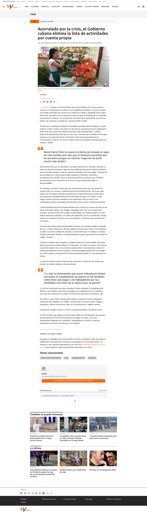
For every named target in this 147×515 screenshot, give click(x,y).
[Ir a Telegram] (33, 493)
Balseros (37, 1)
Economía (35, 6)
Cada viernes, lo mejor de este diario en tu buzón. (73, 381)
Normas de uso (103, 390)
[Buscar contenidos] (139, 7)
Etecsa (23, 1)
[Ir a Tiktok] (36, 493)
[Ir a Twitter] (25, 493)
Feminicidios (30, 1)
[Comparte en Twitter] (50, 102)
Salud (18, 1)
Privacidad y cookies (69, 499)
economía (92, 358)
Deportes (45, 6)
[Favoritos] (41, 102)
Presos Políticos (93, 1)
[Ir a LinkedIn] (40, 493)
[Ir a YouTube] (44, 493)
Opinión (79, 6)
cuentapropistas (78, 358)
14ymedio (24, 499)
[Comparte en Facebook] (47, 102)
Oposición (84, 1)
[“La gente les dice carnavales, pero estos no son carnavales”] (103, 424)
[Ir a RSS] (51, 493)
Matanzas (66, 1)
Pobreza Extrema (75, 1)
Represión (59, 1)
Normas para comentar (49, 499)
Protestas (44, 1)
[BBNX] (27, 509)
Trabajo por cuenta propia (51, 358)
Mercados (105, 6)
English (115, 6)
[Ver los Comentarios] (44, 102)
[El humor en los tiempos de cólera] (103, 458)
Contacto (23, 502)
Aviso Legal (88, 499)
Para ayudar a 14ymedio (46, 21)
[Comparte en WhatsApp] (54, 102)
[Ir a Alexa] (47, 493)
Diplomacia (52, 1)
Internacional (68, 6)
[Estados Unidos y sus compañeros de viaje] (73, 458)
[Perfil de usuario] (143, 7)
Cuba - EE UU (102, 1)
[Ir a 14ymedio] (14, 6)
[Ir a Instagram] (29, 493)
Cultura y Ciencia (92, 6)
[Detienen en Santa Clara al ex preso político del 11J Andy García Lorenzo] (44, 424)
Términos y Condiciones (113, 499)
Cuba (26, 6)
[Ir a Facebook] (21, 493)
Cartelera (55, 6)
